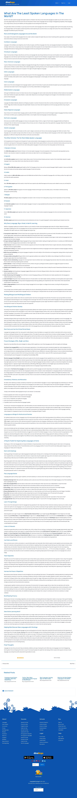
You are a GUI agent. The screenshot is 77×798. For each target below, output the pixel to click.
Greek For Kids (24, 741)
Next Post (73, 663)
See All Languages (25, 743)
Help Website (61, 738)
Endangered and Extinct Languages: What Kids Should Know (11, 679)
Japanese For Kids (25, 732)
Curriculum (4, 726)
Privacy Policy (43, 738)
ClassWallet (60, 730)
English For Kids (24, 726)
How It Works (5, 724)
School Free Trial (62, 726)
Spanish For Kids (24, 722)
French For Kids (24, 724)
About (56, 3)
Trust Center (42, 736)
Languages (4, 722)
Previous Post (5, 663)
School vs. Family (43, 726)
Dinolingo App (5, 730)
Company (4, 737)
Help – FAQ (60, 736)
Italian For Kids (24, 728)
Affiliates (4, 739)
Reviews (4, 732)
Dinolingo (23, 632)
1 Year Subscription (62, 728)
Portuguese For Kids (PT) (26, 734)
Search (42, 764)
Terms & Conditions (44, 742)
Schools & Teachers (44, 722)
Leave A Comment (8, 690)
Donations (4, 734)
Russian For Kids (24, 739)
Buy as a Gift (61, 724)
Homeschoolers (43, 728)
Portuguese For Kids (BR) (26, 735)
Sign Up (63, 3)
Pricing (3, 728)
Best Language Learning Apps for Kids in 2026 (46, 678)
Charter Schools (43, 724)
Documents (42, 744)
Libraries (41, 730)
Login (69, 3)
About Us (4, 735)
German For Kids (24, 730)
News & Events (5, 741)
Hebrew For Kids (24, 737)
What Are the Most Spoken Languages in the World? (64, 678)
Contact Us (60, 740)
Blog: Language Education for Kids (10, 681)
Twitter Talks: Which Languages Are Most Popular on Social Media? (29, 679)
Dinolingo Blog (5, 743)
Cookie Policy (42, 740)
